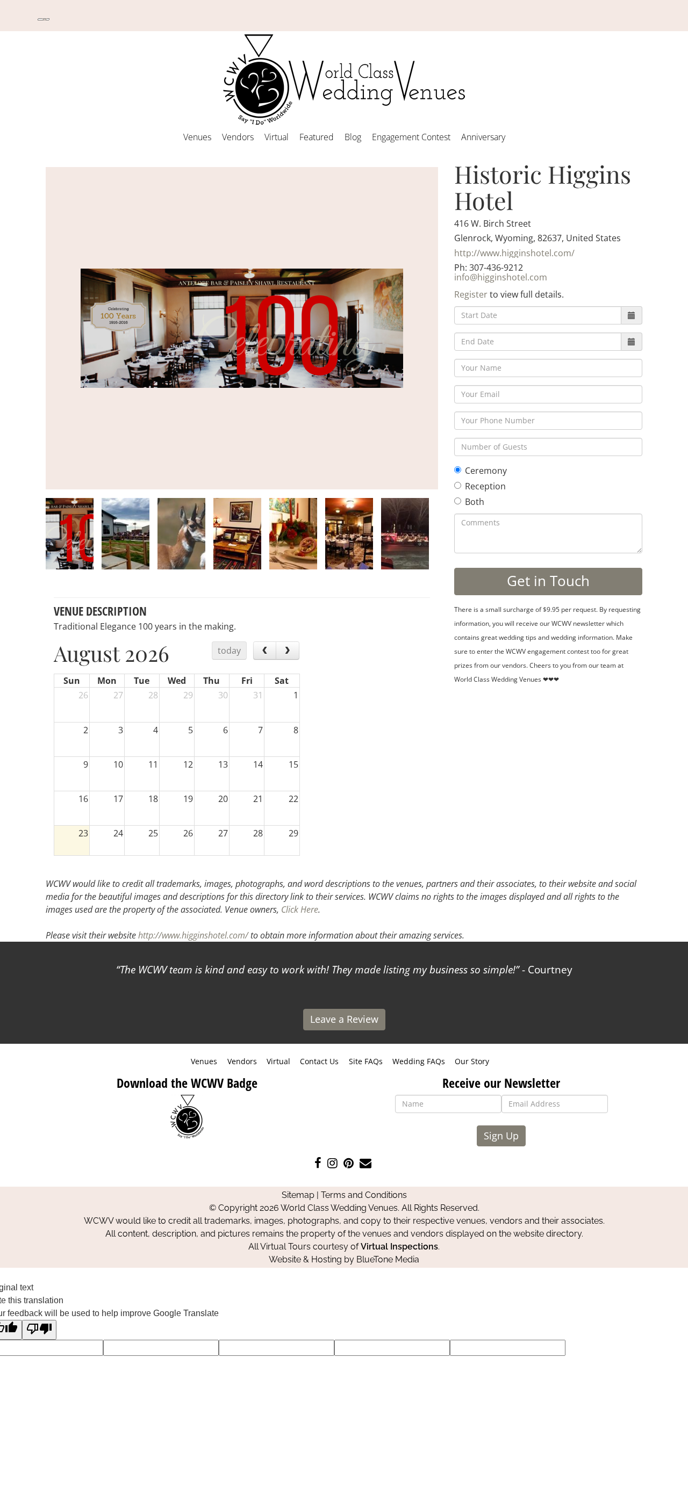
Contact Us (319, 1061)
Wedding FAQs (418, 1061)
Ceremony (486, 470)
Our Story (472, 1061)
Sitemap (298, 1195)
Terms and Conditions (364, 1195)
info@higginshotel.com (500, 277)
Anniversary (483, 137)
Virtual (276, 137)
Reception (485, 486)
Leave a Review (344, 1019)
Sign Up (501, 1135)
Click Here (299, 909)
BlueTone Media (387, 1259)
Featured (316, 137)
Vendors (238, 137)
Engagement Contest (411, 137)
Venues (197, 137)
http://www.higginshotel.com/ (514, 253)
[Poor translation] (39, 1330)
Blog (353, 137)
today (229, 650)
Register (471, 294)
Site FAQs (366, 1061)
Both (474, 502)
